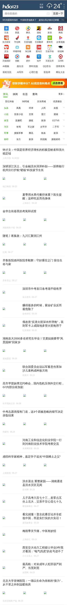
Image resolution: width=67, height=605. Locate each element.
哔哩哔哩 (17, 51)
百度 (6, 32)
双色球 (47, 72)
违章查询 (60, 66)
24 (56, 6)
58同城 (25, 101)
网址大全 (60, 72)
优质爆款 (57, 101)
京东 (6, 51)
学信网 (17, 42)
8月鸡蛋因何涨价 (10, 20)
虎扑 (28, 61)
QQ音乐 (47, 66)
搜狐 (39, 32)
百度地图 (28, 42)
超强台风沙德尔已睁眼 (49, 20)
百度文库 (50, 61)
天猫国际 (6, 61)
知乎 (39, 61)
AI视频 (6, 66)
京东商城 (41, 101)
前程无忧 (7, 72)
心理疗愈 (33, 72)
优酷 (17, 61)
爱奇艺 (50, 42)
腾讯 (28, 32)
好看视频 (61, 42)
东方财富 (6, 42)
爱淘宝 (39, 51)
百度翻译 (39, 42)
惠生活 (20, 66)
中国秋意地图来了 (28, 20)
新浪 (50, 32)
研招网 (61, 51)
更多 (60, 94)
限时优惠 (33, 66)
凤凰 (17, 32)
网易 (61, 32)
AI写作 (20, 72)
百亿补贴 (9, 101)
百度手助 (50, 51)
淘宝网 (28, 51)
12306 (60, 61)
